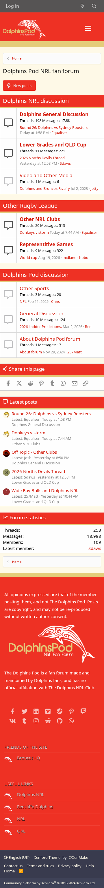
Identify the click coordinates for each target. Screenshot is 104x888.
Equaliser (59, 132)
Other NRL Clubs (40, 219)
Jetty (94, 188)
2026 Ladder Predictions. (41, 326)
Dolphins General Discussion (54, 114)
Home (9, 871)
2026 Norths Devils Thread (42, 157)
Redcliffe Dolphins (34, 806)
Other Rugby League (30, 206)
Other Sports (34, 288)
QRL (20, 831)
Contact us (13, 865)
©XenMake (78, 857)
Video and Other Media (46, 175)
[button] (88, 28)
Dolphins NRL (30, 794)
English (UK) (18, 857)
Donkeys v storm (34, 232)
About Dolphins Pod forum (50, 338)
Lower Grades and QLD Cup (53, 144)
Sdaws (65, 163)
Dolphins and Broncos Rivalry (45, 188)
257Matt (74, 352)
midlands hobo (75, 257)
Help (90, 865)
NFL (23, 301)
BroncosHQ (28, 758)
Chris (55, 301)
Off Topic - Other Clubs (34, 452)
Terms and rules (40, 865)
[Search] (94, 6)
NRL (20, 819)
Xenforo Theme (47, 857)
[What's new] (82, 6)
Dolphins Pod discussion (35, 275)
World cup (28, 257)
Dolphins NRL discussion (36, 101)
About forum (31, 352)
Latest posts (23, 401)
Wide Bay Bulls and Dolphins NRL (45, 490)
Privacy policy (69, 865)
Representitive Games (46, 244)
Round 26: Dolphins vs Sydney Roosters (54, 127)
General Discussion (42, 313)
